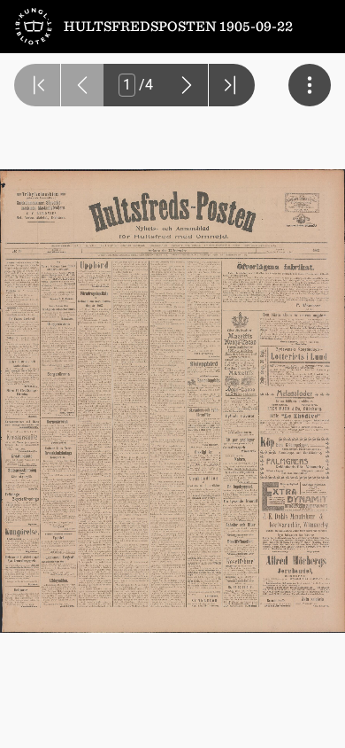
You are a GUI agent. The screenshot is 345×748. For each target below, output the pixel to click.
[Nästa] (186, 85)
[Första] (37, 85)
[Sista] (232, 85)
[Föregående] (82, 85)
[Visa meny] (309, 85)
